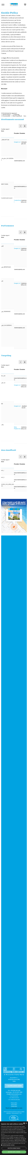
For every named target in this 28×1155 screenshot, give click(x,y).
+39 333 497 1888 (17, 1092)
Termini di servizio (15, 1113)
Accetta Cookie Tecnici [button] (14, 1148)
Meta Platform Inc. (17, 427)
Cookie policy (14, 1106)
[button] (14, 1145)
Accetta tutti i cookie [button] (14, 1152)
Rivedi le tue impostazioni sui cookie (14, 1108)
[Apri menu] (3, 5)
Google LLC (17, 142)
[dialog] (14, 1138)
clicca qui (23, 1143)
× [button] (26, 1123)
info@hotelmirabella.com (14, 1094)
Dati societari (14, 1104)
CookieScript (17, 201)
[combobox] (24, 1123)
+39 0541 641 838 (15, 1090)
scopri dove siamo (14, 1086)
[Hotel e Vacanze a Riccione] (14, 1118)
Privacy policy (14, 1102)
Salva (24, 116)
